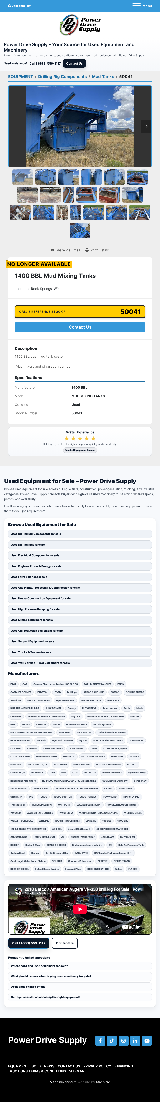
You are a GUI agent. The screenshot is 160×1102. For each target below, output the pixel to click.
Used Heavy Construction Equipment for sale (41, 598)
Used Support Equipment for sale (32, 641)
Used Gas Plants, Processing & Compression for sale (45, 587)
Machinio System (63, 1082)
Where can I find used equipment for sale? (39, 966)
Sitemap (76, 1071)
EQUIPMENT (18, 1066)
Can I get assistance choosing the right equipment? (45, 997)
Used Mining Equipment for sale (32, 619)
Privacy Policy (97, 1066)
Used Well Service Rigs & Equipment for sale (40, 662)
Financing (124, 1066)
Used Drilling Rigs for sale (28, 544)
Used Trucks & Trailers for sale (31, 652)
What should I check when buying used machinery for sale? (51, 976)
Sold (36, 1066)
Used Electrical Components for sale (35, 555)
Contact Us (74, 63)
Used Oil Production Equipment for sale (37, 630)
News (49, 1066)
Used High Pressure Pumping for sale (35, 609)
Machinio (103, 1082)
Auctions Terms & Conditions (38, 1071)
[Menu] (136, 5)
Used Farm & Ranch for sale (29, 576)
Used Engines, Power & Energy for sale (36, 566)
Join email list (21, 6)
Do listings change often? (28, 986)
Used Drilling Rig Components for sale (36, 533)
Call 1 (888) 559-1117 (45, 63)
